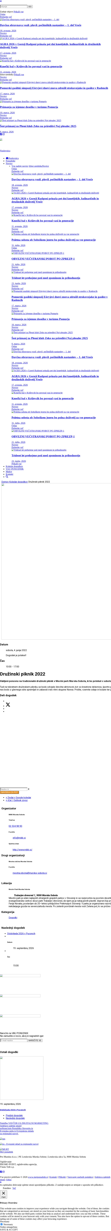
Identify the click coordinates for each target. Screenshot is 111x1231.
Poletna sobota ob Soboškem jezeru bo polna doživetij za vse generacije (54, 239)
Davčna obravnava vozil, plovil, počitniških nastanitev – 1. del (40, 25)
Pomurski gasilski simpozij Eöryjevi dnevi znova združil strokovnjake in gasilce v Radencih (54, 88)
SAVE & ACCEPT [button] (9, 1229)
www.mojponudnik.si (38, 1177)
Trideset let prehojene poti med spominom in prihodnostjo (46, 277)
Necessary (8, 1224)
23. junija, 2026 (19, 283)
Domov (5, 481)
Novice (3, 33)
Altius (8, 1179)
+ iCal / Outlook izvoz (17, 800)
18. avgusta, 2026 (8, 30)
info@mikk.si (19, 837)
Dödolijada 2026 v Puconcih (21, 933)
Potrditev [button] (7, 1188)
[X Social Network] (8, 706)
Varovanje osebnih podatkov (80, 1177)
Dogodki (13, 917)
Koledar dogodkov (18, 481)
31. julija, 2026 (18, 245)
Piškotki (62, 1177)
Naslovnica (5, 150)
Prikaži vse (19, 11)
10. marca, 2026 (7, 112)
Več (14, 1188)
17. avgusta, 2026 (8, 53)
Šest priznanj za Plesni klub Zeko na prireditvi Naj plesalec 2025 (38, 126)
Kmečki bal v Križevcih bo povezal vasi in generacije (31, 66)
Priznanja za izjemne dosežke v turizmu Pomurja (29, 106)
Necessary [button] (4, 1221)
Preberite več (6, 17)
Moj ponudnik (6, 1152)
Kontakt (53, 1177)
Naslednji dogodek (15, 1118)
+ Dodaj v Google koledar (18, 797)
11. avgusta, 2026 (8, 72)
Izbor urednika (35, 166)
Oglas (2, 14)
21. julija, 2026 (18, 264)
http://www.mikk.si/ (22, 849)
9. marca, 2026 (7, 132)
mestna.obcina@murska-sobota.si (30, 873)
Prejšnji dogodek (14, 1115)
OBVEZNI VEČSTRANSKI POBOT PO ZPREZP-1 (43, 258)
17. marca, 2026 (7, 93)
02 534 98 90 (15, 826)
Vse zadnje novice (20, 166)
